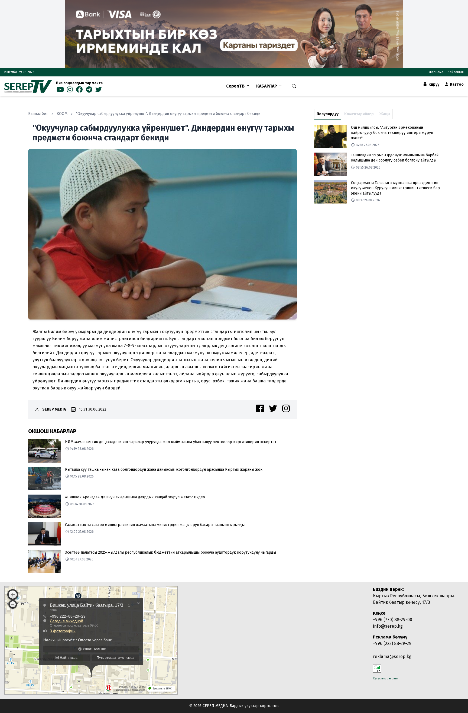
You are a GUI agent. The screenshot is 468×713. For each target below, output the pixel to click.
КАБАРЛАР (266, 86)
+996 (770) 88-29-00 (392, 619)
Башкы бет (38, 113)
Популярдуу (328, 114)
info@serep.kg (388, 626)
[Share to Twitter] (273, 408)
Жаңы (384, 114)
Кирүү (433, 84)
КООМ (62, 113)
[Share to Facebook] (260, 408)
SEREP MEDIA (54, 409)
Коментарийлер (359, 114)
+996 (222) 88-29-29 (392, 643)
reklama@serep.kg (392, 656)
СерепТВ (235, 86)
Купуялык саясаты (385, 678)
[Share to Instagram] (286, 408)
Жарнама (436, 72)
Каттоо (456, 84)
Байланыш (456, 72)
